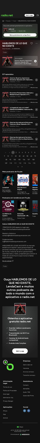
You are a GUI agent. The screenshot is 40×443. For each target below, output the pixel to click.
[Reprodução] (35, 61)
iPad (4, 414)
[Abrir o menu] (38, 15)
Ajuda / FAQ (26, 392)
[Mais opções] (36, 43)
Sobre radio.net (27, 365)
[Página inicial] (3, 21)
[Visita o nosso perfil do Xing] (28, 411)
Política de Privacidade (10, 390)
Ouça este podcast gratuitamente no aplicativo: (17, 25)
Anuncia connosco (28, 372)
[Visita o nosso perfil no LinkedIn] (24, 411)
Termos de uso (7, 387)
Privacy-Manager (8, 401)
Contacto (25, 385)
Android (5, 418)
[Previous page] (9, 152)
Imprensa (26, 368)
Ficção (5, 52)
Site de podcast (7, 261)
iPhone (5, 411)
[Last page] (21, 166)
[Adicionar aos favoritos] (31, 43)
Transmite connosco (29, 375)
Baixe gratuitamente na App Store (20, 35)
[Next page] (18, 166)
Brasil (21, 427)
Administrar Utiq (8, 397)
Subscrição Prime (28, 395)
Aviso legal (6, 394)
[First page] (5, 152)
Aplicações (26, 388)
